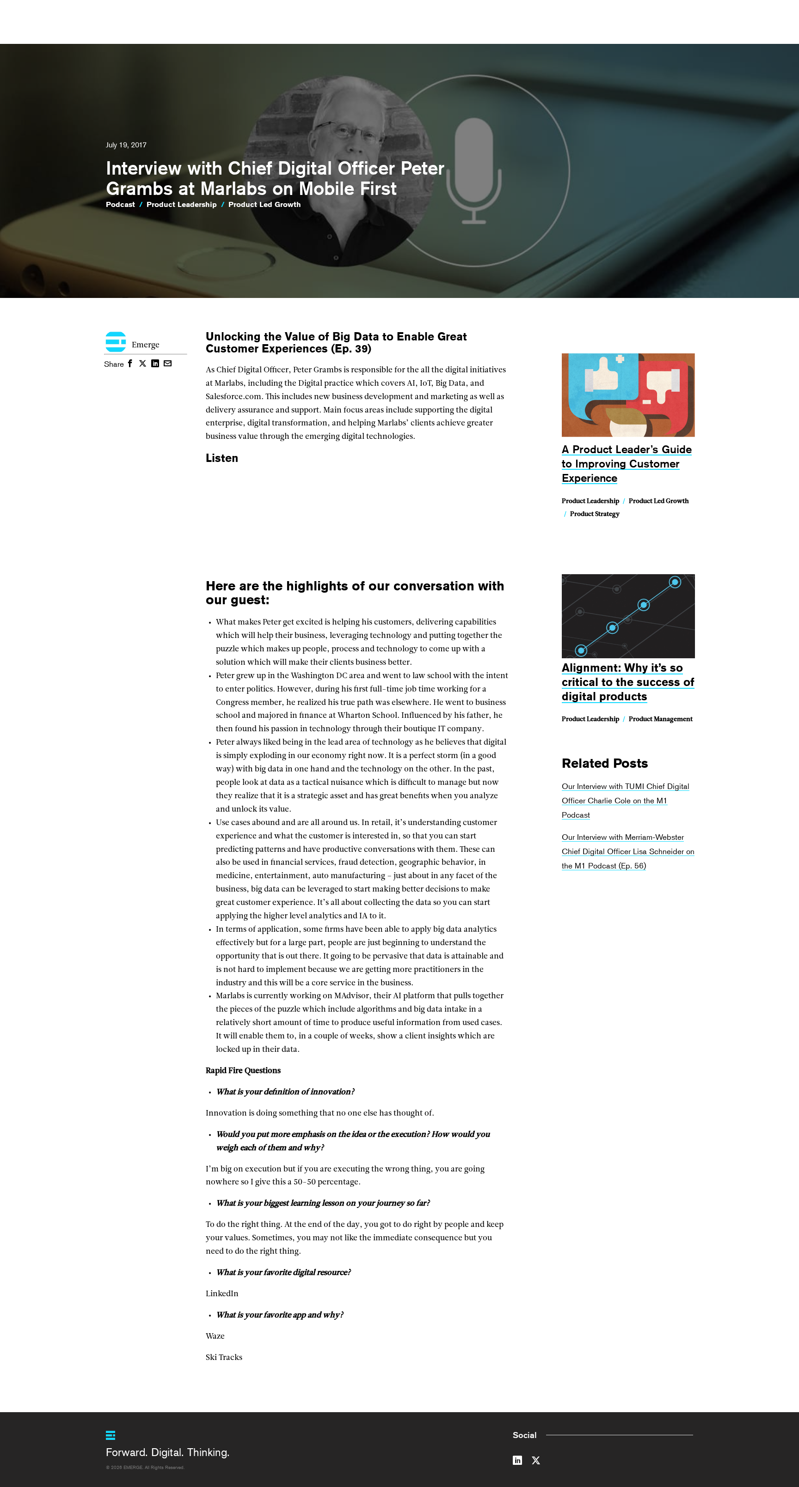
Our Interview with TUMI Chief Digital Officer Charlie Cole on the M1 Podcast (625, 800)
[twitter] (536, 1462)
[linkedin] (517, 1462)
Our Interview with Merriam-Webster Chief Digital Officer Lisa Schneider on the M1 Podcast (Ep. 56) (628, 851)
